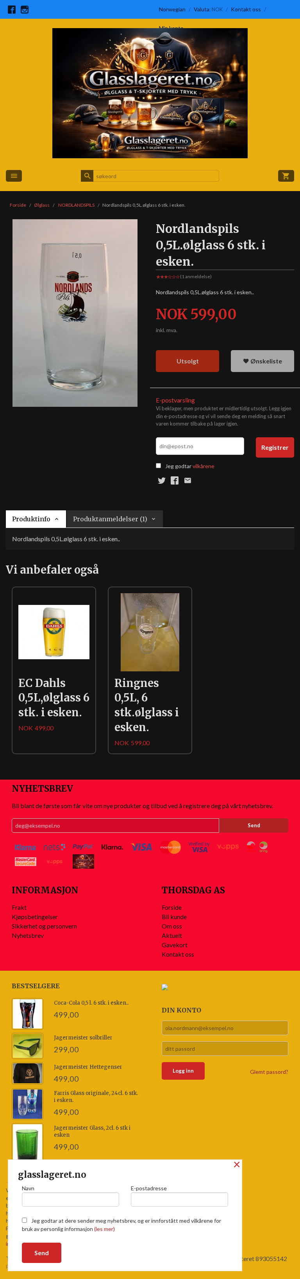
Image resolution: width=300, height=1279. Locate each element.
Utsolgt (188, 361)
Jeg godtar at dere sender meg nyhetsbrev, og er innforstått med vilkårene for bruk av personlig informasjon (121, 1224)
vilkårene (203, 466)
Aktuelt (172, 935)
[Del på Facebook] (174, 480)
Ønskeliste (265, 361)
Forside (18, 205)
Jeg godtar (178, 466)
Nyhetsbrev (28, 935)
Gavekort (175, 944)
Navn (28, 1188)
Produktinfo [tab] (31, 519)
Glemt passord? (269, 1071)
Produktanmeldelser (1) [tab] (110, 519)
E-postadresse (149, 1188)
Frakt (19, 907)
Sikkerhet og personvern (44, 926)
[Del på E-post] (187, 480)
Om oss (172, 926)
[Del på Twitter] (162, 480)
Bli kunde (174, 916)
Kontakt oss (178, 954)
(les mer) (104, 1228)
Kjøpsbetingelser (35, 916)
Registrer (275, 447)
